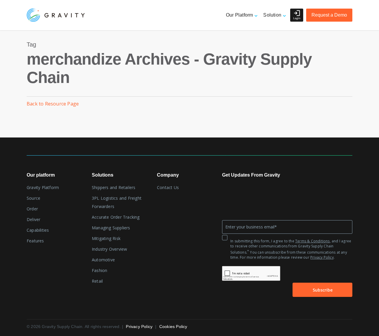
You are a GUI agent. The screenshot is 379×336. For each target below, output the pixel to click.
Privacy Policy (322, 257)
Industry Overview (109, 249)
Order (32, 209)
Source (33, 198)
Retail (97, 281)
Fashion (99, 270)
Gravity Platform (43, 187)
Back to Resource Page (53, 103)
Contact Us (168, 187)
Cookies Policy (173, 326)
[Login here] (296, 15)
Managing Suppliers (111, 228)
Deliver (33, 219)
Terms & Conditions (312, 241)
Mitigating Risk (106, 238)
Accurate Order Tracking (116, 217)
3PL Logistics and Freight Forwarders (117, 202)
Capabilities (38, 230)
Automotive (103, 260)
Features (35, 241)
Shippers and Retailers (113, 187)
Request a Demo (329, 14)
